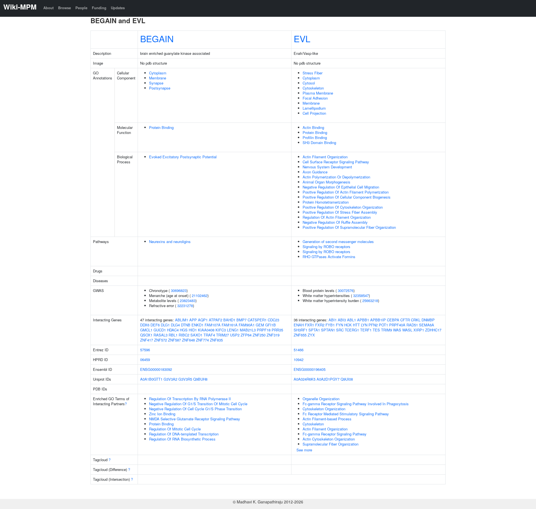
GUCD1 (160, 330)
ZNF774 (202, 340)
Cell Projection (314, 113)
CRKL (415, 319)
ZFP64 (246, 335)
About (48, 7)
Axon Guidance (315, 172)
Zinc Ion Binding (162, 413)
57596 (145, 349)
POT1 (383, 324)
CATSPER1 (257, 319)
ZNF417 (146, 340)
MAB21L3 (248, 330)
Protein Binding (161, 127)
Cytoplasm (157, 73)
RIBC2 (184, 335)
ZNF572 (160, 340)
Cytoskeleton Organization (324, 408)
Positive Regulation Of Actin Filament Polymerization (346, 192)
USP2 (235, 335)
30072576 (345, 290)
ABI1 (333, 319)
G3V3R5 (185, 379)
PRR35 (277, 330)
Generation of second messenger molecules (338, 241)
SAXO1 (196, 335)
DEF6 (155, 324)
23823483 (187, 300)
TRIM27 (222, 335)
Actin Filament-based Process (327, 418)
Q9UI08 (347, 379)
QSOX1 (146, 335)
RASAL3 (161, 335)
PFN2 (373, 324)
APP (193, 319)
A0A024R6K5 (304, 379)
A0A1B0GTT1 (151, 379)
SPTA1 (314, 330)
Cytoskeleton (313, 88)
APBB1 (363, 319)
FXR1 (309, 324)
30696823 (178, 290)
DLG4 (175, 324)
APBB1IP (378, 319)
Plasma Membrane (318, 93)
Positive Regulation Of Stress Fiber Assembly (340, 212)
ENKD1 (198, 324)
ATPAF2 (215, 319)
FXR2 (319, 324)
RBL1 (173, 335)
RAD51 (412, 324)
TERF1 (366, 330)
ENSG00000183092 (156, 369)
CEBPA (393, 319)
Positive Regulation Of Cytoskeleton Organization (343, 207)
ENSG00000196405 (310, 369)
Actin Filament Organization (325, 156)
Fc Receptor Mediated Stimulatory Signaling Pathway (346, 413)
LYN (364, 324)
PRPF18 (264, 330)
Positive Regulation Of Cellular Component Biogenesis (347, 197)
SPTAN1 (328, 330)
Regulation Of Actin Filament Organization (337, 217)
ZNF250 (259, 335)
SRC (340, 330)
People (81, 7)
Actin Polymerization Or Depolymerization (336, 177)
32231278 (185, 305)
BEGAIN (157, 38)
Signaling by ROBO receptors (326, 246)
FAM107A (213, 324)
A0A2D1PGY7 (328, 379)
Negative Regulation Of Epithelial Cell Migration (341, 187)
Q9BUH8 (200, 379)
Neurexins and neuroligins (170, 241)
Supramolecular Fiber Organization (330, 444)
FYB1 (330, 324)
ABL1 (351, 319)
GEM (260, 324)
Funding (99, 7)
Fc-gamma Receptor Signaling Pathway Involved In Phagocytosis (356, 403)
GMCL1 (146, 330)
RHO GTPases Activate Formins (329, 256)
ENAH (299, 324)
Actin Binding (313, 127)
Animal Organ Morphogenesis (326, 182)
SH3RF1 (300, 330)
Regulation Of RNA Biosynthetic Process (182, 439)
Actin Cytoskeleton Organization (329, 439)
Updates (118, 7)
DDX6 (144, 324)
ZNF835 (216, 340)
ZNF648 (188, 340)
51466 (298, 349)
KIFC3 (221, 330)
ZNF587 (174, 340)
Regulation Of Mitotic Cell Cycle (175, 429)
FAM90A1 (247, 324)
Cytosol (309, 83)
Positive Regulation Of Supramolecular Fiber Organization (349, 227)
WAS (397, 330)
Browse (64, 7)
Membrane (157, 78)
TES (376, 330)
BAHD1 (229, 319)
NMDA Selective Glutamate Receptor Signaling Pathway (194, 418)
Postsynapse (159, 88)
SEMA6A (426, 324)
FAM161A (230, 324)
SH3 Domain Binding (319, 142)
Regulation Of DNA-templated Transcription (184, 434)
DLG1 (165, 324)
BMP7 (241, 319)
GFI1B (270, 324)
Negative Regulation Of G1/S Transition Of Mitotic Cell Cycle (198, 403)
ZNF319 (273, 335)
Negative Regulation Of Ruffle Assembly (335, 222)
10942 (298, 359)
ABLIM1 (181, 319)
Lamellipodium (314, 108)
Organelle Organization (321, 398)
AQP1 (203, 319)
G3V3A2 (170, 379)
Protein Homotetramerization (326, 202)
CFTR (405, 319)
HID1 (193, 330)
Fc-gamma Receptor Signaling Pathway (335, 434)
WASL (407, 330)
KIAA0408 (206, 330)
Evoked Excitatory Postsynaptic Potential (183, 156)
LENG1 (233, 330)
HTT (356, 324)
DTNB (185, 324)
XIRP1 (418, 330)
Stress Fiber (312, 73)
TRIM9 (386, 330)
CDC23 (273, 319)
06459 (145, 359)
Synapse (156, 83)
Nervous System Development (327, 166)
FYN (339, 324)
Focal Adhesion (315, 98)
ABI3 (342, 319)
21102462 (199, 295)
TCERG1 (352, 330)
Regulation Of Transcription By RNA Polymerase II (190, 398)
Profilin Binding (315, 137)
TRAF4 (209, 335)
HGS (184, 330)
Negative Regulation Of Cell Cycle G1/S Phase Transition (195, 408)
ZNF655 (300, 335)
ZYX (311, 335)
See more (304, 450)
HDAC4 (173, 330)
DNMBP (428, 319)
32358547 (361, 295)
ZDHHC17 (433, 330)
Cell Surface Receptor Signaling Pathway (336, 161)
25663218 (370, 300)
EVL (302, 38)
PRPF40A (397, 324)
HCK (348, 324)
